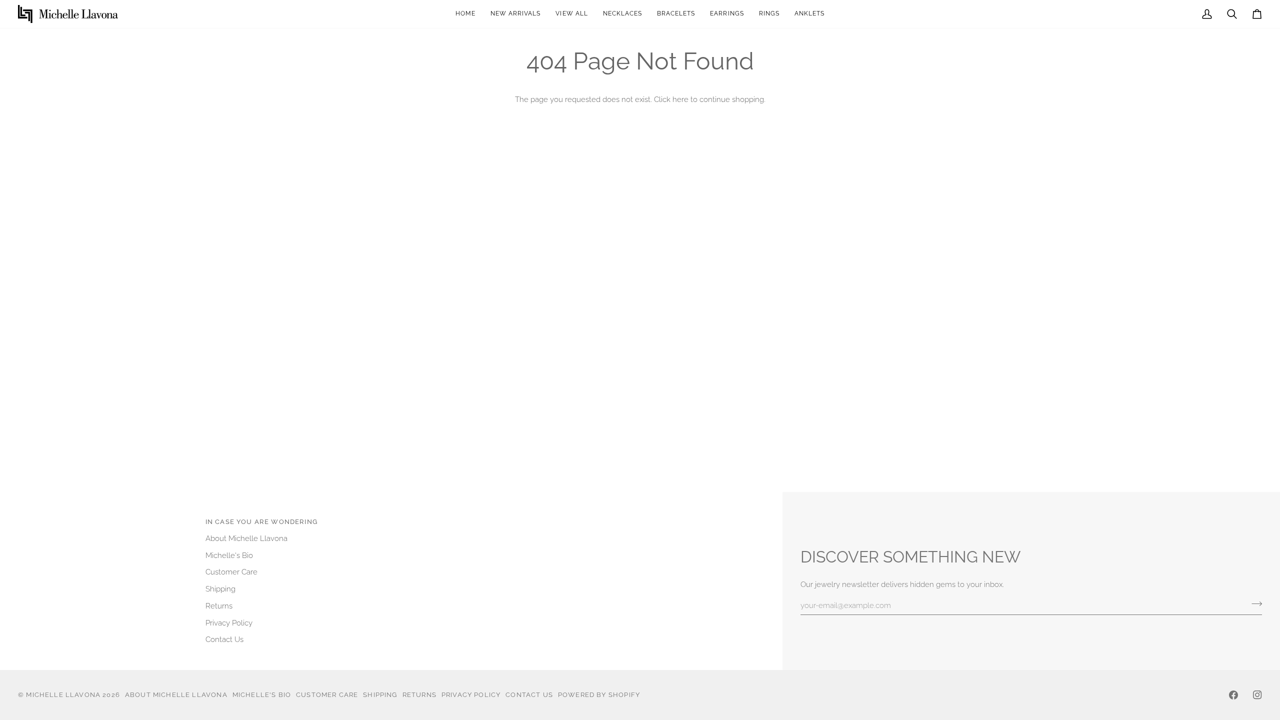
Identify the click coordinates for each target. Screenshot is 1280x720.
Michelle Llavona (63, 694)
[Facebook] (1233, 695)
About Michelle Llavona (247, 538)
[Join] (1254, 604)
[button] (726, 14)
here (680, 99)
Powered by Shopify (599, 694)
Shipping (221, 588)
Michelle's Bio (229, 555)
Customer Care (232, 572)
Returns (219, 606)
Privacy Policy (229, 622)
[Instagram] (1257, 695)
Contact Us (225, 639)
